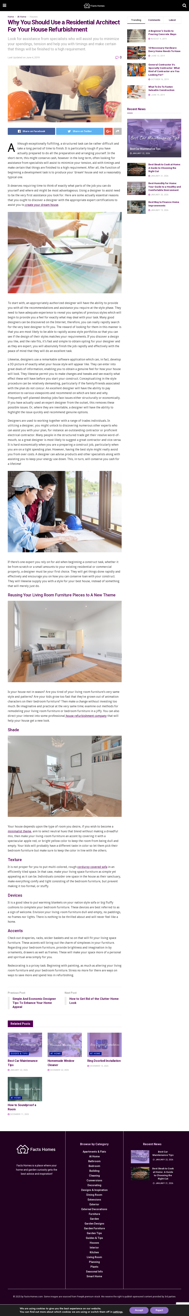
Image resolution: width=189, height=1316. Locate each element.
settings (118, 1312)
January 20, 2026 (159, 195)
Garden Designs (94, 1223)
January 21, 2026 (159, 176)
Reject (159, 1310)
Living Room (94, 1257)
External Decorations (94, 1209)
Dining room (94, 1194)
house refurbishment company (86, 716)
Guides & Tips (19, 1053)
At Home (21, 16)
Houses (34, 16)
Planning (94, 1261)
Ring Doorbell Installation (104, 1061)
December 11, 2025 (19, 1114)
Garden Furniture (94, 1228)
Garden (94, 1218)
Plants (94, 1266)
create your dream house (41, 205)
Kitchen (94, 1252)
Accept (139, 1310)
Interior (94, 1247)
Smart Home (94, 1276)
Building (94, 1170)
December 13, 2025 (98, 1066)
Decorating (94, 1185)
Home (11, 16)
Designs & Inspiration (94, 1190)
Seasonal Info (94, 1271)
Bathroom (94, 1161)
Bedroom (94, 1166)
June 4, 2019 (32, 57)
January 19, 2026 (159, 210)
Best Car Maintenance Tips (145, 148)
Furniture (94, 1214)
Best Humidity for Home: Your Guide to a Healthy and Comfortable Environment (164, 186)
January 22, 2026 (18, 1070)
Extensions (94, 1199)
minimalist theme (19, 831)
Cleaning (94, 1175)
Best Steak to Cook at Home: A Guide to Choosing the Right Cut (164, 167)
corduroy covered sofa (92, 867)
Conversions (94, 1180)
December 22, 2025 (59, 1070)
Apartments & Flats (94, 1151)
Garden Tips (94, 1233)
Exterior (94, 1204)
